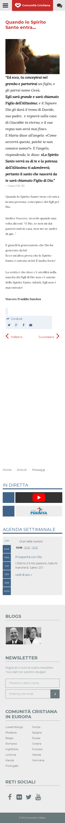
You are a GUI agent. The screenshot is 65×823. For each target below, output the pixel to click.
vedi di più (22, 574)
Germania (38, 760)
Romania (11, 743)
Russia (36, 738)
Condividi (16, 318)
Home (7, 470)
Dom (7, 591)
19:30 (34, 547)
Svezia (36, 727)
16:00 (27, 547)
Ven (7, 574)
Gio (7, 565)
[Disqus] (32, 408)
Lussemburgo (14, 727)
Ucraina (36, 743)
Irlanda (9, 760)
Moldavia (11, 732)
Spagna (37, 732)
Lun (7, 540)
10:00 (19, 547)
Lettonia (10, 754)
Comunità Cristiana (36, 5)
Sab (7, 582)
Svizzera (37, 749)
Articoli (22, 470)
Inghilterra (11, 749)
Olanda (36, 754)
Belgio (9, 738)
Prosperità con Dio (28, 557)
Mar (6, 549)
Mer (6, 557)
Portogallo (12, 766)
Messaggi (38, 470)
